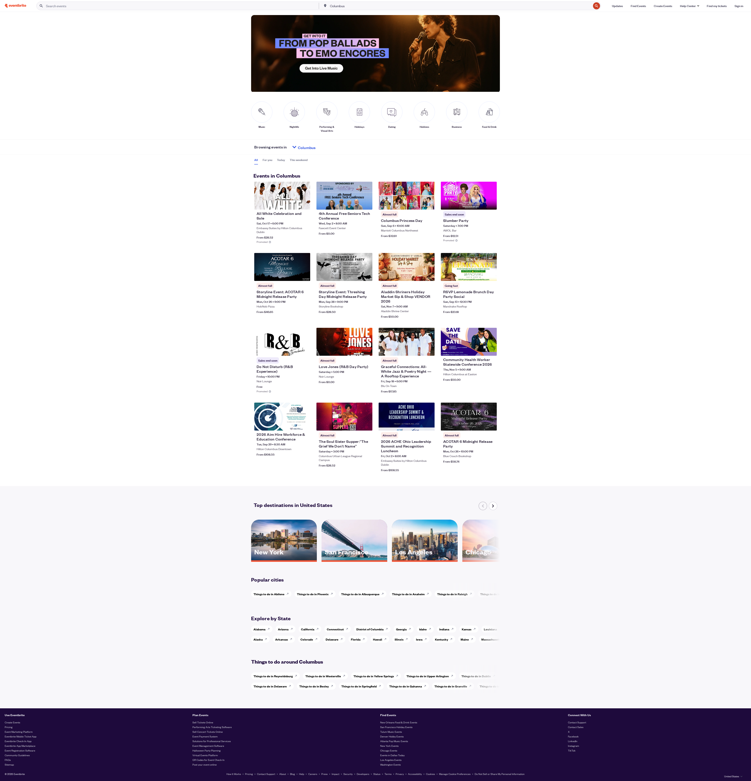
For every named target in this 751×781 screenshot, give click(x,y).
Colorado (306, 639)
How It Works (233, 774)
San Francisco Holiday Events (396, 727)
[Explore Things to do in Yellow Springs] (398, 676)
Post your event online (204, 764)
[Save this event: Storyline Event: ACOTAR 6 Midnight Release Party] (295, 275)
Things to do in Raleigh (452, 594)
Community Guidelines (17, 755)
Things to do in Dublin (476, 676)
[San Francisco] (354, 559)
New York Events (389, 746)
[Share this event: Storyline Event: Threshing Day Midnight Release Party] (367, 275)
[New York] (284, 559)
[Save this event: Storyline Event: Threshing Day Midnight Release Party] (357, 275)
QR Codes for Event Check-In (208, 760)
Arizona (283, 629)
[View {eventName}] (282, 196)
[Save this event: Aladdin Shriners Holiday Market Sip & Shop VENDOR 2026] (420, 275)
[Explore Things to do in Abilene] (288, 594)
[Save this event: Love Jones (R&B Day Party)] (357, 350)
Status (376, 774)
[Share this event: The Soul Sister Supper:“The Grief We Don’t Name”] (367, 425)
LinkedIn (572, 741)
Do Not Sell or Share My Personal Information (500, 774)
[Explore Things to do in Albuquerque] (383, 594)
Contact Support (577, 722)
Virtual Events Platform (205, 755)
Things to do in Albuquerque (360, 594)
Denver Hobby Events (392, 736)
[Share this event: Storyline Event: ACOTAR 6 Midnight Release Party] (305, 275)
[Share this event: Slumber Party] (491, 204)
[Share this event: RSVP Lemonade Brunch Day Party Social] (491, 275)
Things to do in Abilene (268, 594)
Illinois (399, 639)
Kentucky (441, 639)
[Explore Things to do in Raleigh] (472, 594)
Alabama (259, 629)
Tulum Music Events (391, 732)
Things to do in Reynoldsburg (273, 676)
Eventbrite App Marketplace (20, 746)
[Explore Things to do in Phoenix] (333, 594)
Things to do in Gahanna (405, 686)
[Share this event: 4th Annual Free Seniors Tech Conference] (367, 204)
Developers (363, 774)
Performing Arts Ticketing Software (212, 727)
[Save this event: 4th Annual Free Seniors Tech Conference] (357, 204)
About (282, 774)
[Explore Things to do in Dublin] (495, 676)
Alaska (258, 639)
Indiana (444, 629)
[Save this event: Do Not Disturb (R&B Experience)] (295, 350)
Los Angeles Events (391, 760)
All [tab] (256, 160)
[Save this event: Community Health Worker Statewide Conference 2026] (482, 350)
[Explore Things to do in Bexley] (333, 686)
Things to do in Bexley (314, 686)
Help (301, 774)
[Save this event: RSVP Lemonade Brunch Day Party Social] (482, 275)
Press (324, 774)
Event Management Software (208, 746)
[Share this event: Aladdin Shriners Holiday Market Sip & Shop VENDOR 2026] (429, 275)
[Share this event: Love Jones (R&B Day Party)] (367, 350)
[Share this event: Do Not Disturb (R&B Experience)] (305, 350)
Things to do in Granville (450, 686)
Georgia (401, 629)
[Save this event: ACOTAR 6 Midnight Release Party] (482, 425)
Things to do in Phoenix (313, 594)
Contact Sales (575, 727)
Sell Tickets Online (202, 722)
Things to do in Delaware (270, 686)
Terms (388, 774)
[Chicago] (495, 559)
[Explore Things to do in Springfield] (381, 686)
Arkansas (281, 639)
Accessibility (415, 774)
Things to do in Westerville (323, 676)
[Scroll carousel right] (493, 506)
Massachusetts (491, 639)
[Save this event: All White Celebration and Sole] (295, 204)
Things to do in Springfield (359, 686)
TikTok (572, 750)
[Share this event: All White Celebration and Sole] (305, 204)
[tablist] (281, 161)
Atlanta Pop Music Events (394, 741)
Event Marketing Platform (19, 732)
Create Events (12, 722)
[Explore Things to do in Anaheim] (429, 594)
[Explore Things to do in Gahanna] (426, 686)
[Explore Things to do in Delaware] (291, 686)
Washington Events (390, 764)
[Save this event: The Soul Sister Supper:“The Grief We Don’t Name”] (357, 425)
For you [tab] (267, 160)
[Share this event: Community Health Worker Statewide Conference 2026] (491, 350)
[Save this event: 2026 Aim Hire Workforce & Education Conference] (295, 425)
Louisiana (490, 629)
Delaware (332, 639)
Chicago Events (388, 750)
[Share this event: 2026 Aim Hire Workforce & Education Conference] (305, 425)
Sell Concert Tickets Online (207, 732)
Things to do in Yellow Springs (373, 676)
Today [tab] (281, 160)
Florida (355, 639)
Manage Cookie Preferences (455, 774)
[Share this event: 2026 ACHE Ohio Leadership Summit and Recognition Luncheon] (429, 425)
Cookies (430, 774)
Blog (292, 774)
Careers (312, 774)
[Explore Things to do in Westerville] (345, 676)
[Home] (15, 6)
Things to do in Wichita (495, 594)
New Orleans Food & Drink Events (398, 722)
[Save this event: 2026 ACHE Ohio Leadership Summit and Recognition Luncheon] (420, 425)
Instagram (573, 746)
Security (348, 774)
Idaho (423, 629)
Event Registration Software (20, 750)
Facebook (573, 736)
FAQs (8, 760)
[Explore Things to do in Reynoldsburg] (297, 676)
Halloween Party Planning (206, 750)
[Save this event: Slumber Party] (482, 204)
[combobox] (460, 5)
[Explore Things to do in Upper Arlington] (453, 676)
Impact (335, 774)
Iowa (419, 639)
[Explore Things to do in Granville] (471, 686)
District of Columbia (370, 629)
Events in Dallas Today (392, 755)
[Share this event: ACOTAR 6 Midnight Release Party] (491, 425)
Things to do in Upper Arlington (427, 676)
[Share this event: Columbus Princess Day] (429, 204)
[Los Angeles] (425, 559)
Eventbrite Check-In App (18, 741)
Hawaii (377, 639)
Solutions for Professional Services (211, 741)
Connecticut (335, 629)
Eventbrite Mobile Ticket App (20, 736)
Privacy (400, 774)
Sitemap (9, 764)
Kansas (466, 629)
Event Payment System (205, 736)
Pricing (9, 727)
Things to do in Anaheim (408, 594)
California (307, 629)
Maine (465, 639)
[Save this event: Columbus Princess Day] (420, 204)
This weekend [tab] (299, 160)
